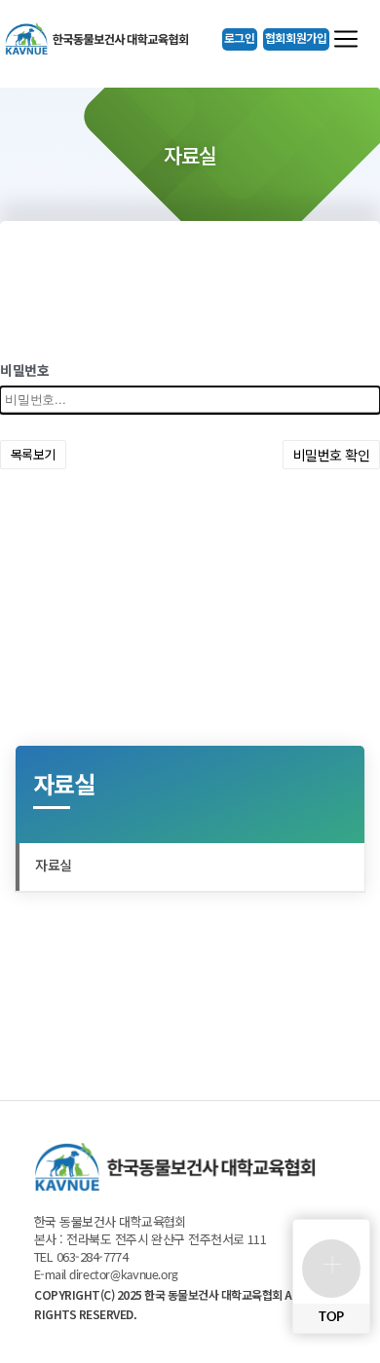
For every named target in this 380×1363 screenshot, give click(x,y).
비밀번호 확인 (331, 454)
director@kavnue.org (123, 1276)
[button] (239, 39)
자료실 (53, 866)
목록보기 (33, 454)
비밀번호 (24, 372)
